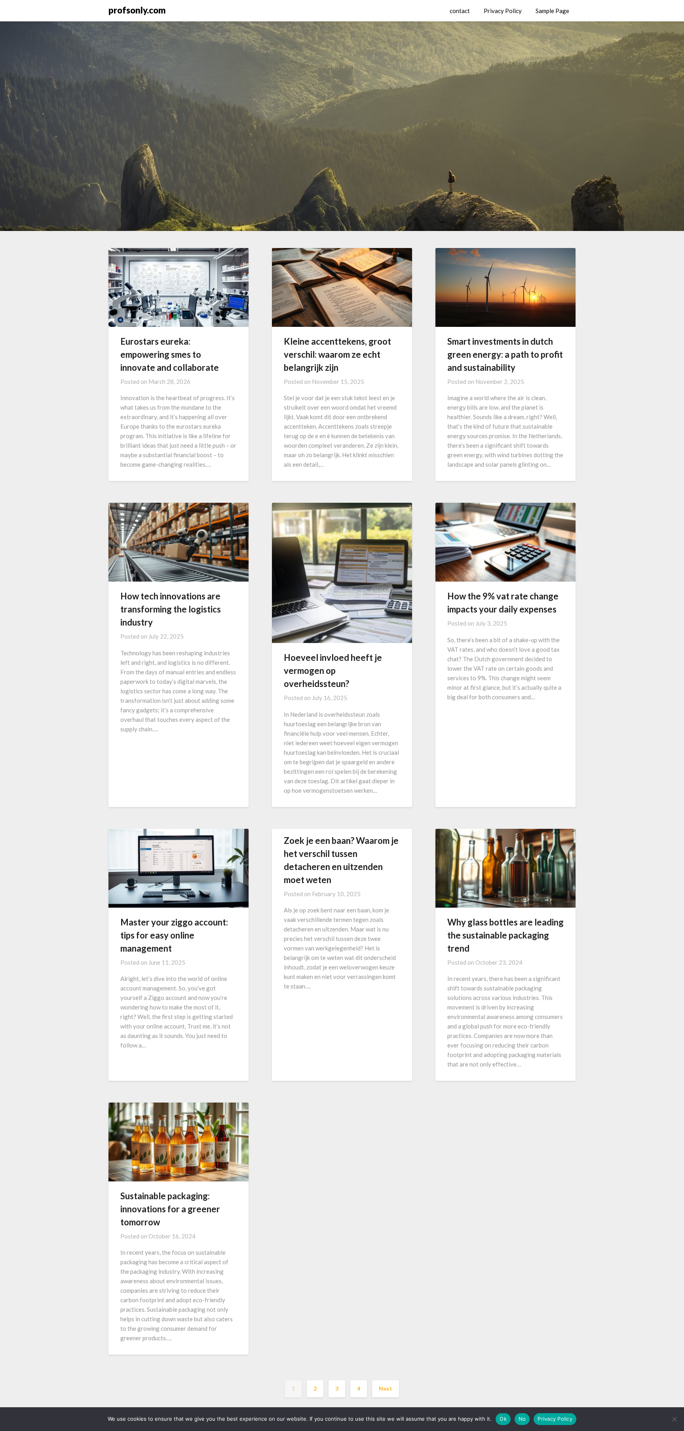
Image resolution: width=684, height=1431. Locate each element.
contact (460, 10)
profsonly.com (137, 10)
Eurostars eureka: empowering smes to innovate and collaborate (169, 354)
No (522, 1419)
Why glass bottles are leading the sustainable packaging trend (505, 935)
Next (385, 1388)
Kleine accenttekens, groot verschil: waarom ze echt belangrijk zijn (337, 354)
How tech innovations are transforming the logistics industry (170, 609)
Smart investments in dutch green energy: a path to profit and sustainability (505, 354)
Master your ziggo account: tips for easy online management (174, 935)
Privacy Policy (503, 10)
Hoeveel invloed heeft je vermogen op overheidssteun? (333, 670)
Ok (503, 1419)
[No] (674, 1419)
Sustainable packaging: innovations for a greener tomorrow (170, 1209)
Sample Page (552, 10)
